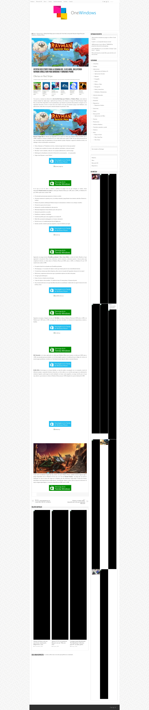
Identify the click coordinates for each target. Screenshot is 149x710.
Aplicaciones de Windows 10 (101, 71)
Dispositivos (96, 103)
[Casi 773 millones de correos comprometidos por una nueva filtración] (104, 368)
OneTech (65, 1)
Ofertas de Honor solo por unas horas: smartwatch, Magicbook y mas (40, 643)
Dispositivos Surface (99, 105)
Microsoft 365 (39, 1)
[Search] (118, 1)
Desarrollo (95, 100)
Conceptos (95, 97)
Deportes (97, 76)
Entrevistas (95, 108)
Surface (50, 1)
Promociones (40, 33)
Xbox (94, 132)
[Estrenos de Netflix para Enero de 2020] (96, 176)
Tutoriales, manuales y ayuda (100, 127)
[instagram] (108, 2)
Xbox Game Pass (98, 137)
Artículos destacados (57, 1)
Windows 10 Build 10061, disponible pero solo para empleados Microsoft (76, 501)
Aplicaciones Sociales (100, 73)
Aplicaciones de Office (100, 116)
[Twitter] (104, 2)
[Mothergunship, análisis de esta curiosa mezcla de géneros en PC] (112, 239)
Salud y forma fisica (99, 89)
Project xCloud (98, 134)
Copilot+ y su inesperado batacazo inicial (101, 41)
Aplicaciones (96, 69)
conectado (57, 654)
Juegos (94, 111)
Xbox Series (97, 139)
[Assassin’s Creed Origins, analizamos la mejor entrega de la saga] (104, 442)
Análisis (95, 66)
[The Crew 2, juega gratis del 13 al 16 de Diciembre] (104, 634)
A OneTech (95, 63)
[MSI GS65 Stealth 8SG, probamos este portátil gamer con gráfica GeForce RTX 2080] (104, 239)
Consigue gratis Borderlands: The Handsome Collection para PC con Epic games (78, 643)
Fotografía (97, 79)
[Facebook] (102, 2)
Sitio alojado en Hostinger (98, 149)
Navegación (97, 86)
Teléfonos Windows (97, 124)
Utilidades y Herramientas (101, 92)
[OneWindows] (74, 12)
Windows (32, 1)
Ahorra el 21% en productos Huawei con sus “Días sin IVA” (59, 643)
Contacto (71, 1)
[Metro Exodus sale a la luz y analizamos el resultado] (96, 504)
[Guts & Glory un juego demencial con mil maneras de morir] (112, 374)
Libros (96, 81)
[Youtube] (106, 2)
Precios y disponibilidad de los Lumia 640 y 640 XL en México (43, 501)
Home (34, 33)
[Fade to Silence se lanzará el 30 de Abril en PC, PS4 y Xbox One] (112, 504)
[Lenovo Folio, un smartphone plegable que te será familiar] (96, 572)
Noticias (95, 119)
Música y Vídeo (98, 84)
